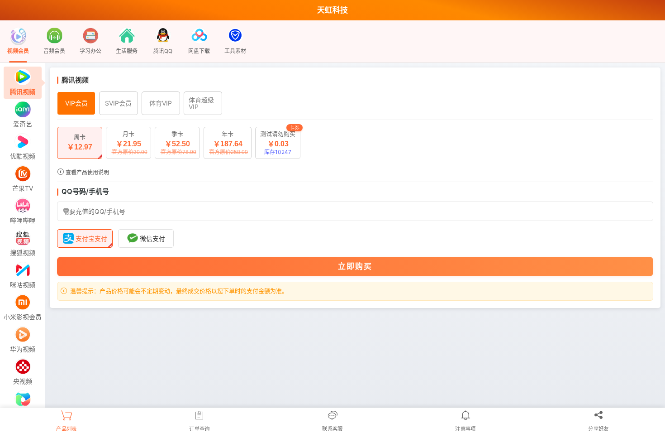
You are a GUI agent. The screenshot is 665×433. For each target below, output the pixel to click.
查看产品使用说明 (86, 172)
